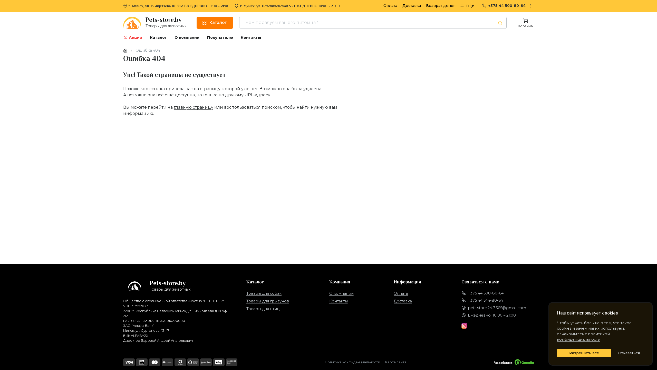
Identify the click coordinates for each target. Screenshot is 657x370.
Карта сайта (396, 362)
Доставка (411, 5)
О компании (341, 293)
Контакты (338, 301)
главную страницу (193, 107)
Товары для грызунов (267, 301)
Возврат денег (440, 5)
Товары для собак (264, 293)
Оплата (390, 5)
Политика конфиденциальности (352, 362)
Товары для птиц (262, 309)
